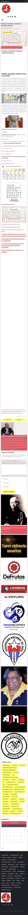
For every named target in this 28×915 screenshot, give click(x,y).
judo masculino (14, 801)
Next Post (19, 419)
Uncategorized (11, 864)
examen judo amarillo (7, 411)
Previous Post (8, 419)
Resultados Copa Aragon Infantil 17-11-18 (10, 224)
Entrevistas (14, 857)
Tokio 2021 (5, 813)
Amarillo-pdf (4, 132)
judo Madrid (5, 801)
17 (3, 839)
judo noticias (5, 803)
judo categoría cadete (7, 786)
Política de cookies (15, 885)
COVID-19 (16, 772)
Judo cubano (4, 859)
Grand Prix (13, 779)
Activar (3, 882)
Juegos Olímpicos (15, 803)
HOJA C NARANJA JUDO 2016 (8, 151)
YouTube (3, 857)
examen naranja (5, 139)
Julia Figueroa (6, 806)
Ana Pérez (15, 765)
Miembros (9, 880)
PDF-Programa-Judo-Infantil (8, 163)
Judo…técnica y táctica (6, 862)
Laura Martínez (15, 806)
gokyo (18, 413)
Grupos (7, 882)
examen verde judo (12, 413)
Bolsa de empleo (5, 855)
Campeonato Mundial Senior (9, 770)
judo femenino (6, 796)
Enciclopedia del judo (8, 27)
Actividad (3, 880)
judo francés (5, 799)
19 (10, 839)
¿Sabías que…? (23, 864)
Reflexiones (4, 864)
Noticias (14, 862)
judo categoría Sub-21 (20, 791)
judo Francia (14, 796)
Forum (14, 880)
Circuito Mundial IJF (7, 772)
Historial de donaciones (6, 889)
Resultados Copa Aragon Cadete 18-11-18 (11, 227)
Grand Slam (21, 779)
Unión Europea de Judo (15, 813)
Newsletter (12, 882)
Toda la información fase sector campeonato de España (12, 230)
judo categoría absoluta (12, 784)
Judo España (5, 794)
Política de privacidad (6, 885)
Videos (17, 864)
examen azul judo (13, 410)
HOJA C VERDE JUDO (6, 154)
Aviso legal (19, 882)
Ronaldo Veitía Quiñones (7, 47)
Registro (18, 880)
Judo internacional (12, 859)
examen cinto (21, 410)
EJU (13, 774)
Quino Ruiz (12, 811)
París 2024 (5, 811)
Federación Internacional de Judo (10, 777)
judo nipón (22, 801)
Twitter (21, 855)
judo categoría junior (7, 789)
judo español (14, 794)
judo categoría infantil (20, 786)
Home (2, 27)
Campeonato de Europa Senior (10, 767)
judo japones (14, 799)
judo (22, 413)
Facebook (20, 857)
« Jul (3, 848)
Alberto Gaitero (6, 765)
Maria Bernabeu (6, 808)
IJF (3, 782)
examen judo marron (17, 411)
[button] (3, 461)
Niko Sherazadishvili (17, 808)
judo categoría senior (19, 789)
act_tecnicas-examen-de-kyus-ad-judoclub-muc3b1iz (13, 146)
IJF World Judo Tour (11, 782)
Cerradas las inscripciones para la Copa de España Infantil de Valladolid (13, 245)
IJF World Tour (21, 782)
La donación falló (17, 887)
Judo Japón (21, 799)
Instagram (9, 857)
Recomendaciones (21, 862)
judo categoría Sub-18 (7, 791)
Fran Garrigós (6, 779)
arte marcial (6, 410)
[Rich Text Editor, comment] (14, 469)
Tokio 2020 (19, 811)
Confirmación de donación (7, 887)
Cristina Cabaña (6, 774)
